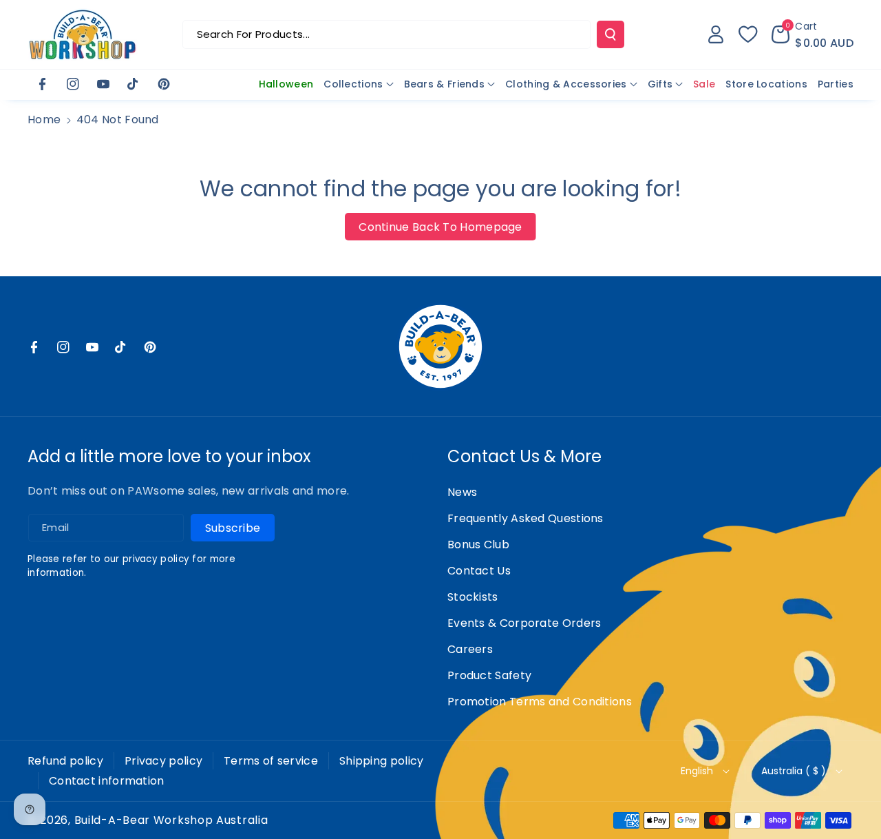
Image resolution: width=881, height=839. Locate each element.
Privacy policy (163, 761)
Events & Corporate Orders (524, 623)
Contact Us (479, 571)
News (462, 492)
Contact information (106, 781)
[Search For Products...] (610, 34)
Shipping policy (381, 761)
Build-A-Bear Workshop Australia (171, 820)
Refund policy (65, 761)
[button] (812, 34)
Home (44, 119)
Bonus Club (478, 544)
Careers (470, 649)
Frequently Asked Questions (525, 518)
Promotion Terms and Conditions (539, 701)
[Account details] (716, 34)
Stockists (472, 597)
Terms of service (271, 761)
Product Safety (489, 675)
